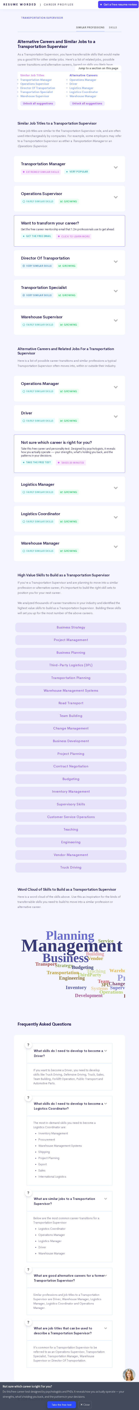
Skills (113, 27)
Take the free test (61, 1404)
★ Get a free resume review (118, 4)
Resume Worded (38, 4)
